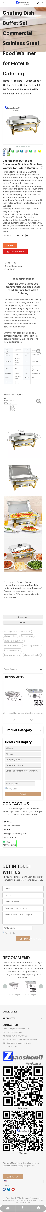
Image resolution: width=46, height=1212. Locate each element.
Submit (23, 794)
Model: (7, 262)
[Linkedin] (8, 1189)
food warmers (27, 636)
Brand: (7, 266)
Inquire (9, 245)
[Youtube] (13, 1189)
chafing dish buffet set (13, 641)
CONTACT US (13, 1177)
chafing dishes (10, 636)
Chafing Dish (9, 631)
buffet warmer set (11, 645)
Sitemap (6, 1185)
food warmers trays (12, 650)
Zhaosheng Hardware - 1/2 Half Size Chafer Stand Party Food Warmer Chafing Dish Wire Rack (35, 713)
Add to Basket (17, 251)
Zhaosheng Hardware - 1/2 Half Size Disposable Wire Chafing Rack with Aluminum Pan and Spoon (13, 713)
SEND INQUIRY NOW (25, 939)
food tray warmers (12, 655)
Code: (7, 269)
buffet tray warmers (32, 645)
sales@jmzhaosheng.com (15, 833)
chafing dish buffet (32, 655)
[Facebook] (4, 1189)
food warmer (24, 631)
